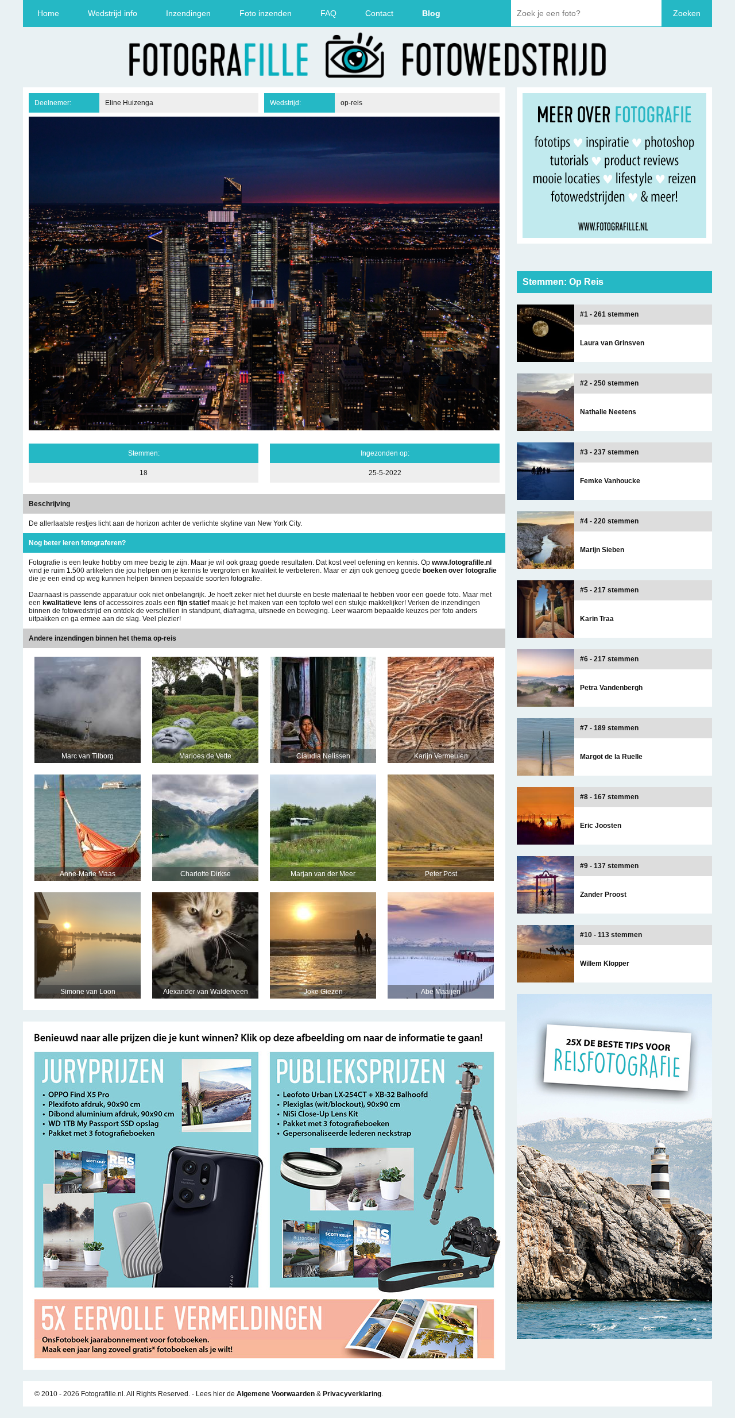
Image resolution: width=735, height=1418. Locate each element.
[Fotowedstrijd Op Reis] (264, 1366)
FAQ (328, 13)
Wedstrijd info (112, 13)
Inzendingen (188, 13)
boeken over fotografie (460, 571)
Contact (379, 13)
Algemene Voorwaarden (276, 1394)
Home (48, 13)
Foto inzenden (265, 13)
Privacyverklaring (352, 1394)
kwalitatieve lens (69, 603)
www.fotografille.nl (462, 562)
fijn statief (193, 603)
